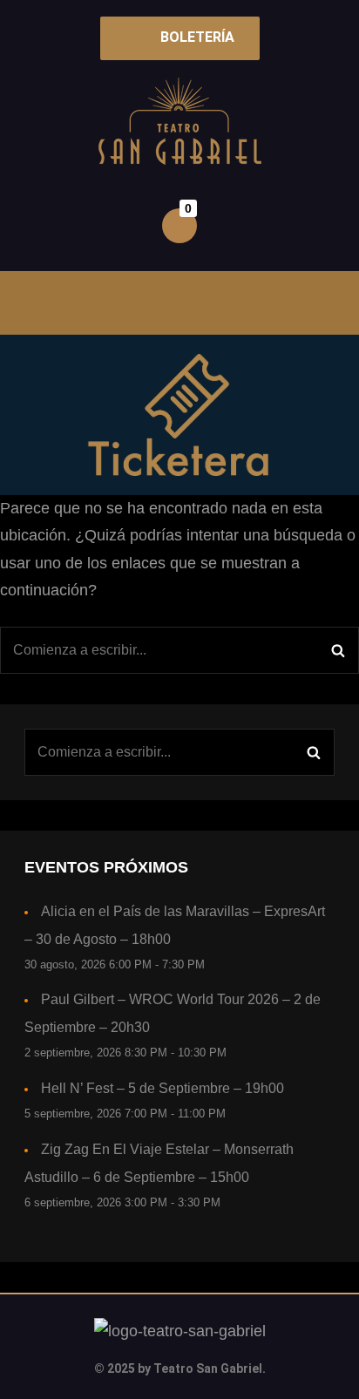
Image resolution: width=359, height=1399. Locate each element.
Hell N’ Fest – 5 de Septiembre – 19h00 (162, 1088)
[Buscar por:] (179, 649)
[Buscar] (337, 650)
